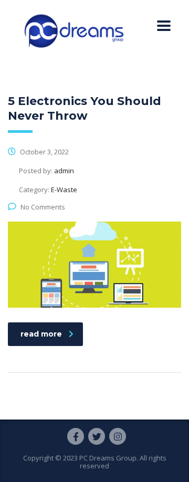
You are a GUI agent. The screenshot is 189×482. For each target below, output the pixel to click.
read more (41, 334)
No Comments (42, 207)
